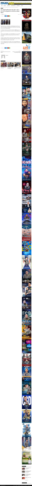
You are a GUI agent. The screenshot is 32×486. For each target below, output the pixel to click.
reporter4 (3, 14)
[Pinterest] (8, 16)
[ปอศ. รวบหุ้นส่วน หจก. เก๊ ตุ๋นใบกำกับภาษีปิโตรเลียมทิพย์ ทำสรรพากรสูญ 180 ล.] (11, 64)
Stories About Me (22, 485)
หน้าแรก (14, 485)
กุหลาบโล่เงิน (19, 485)
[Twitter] (29, 0)
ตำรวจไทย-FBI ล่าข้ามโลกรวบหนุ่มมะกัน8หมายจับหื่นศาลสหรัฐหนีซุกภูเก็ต (17, 68)
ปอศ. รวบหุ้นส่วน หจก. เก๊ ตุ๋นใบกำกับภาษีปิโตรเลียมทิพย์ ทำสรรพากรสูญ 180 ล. (10, 68)
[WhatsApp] (9, 16)
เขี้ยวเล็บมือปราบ (25, 485)
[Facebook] (27, 0)
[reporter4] (1, 14)
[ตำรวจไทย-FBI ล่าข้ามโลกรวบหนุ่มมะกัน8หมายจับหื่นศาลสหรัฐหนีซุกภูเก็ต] (17, 64)
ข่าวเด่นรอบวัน (3, 7)
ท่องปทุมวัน (16, 485)
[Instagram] (28, 0)
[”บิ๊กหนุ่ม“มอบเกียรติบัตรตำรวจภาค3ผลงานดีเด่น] (4, 64)
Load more (26, 480)
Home (1, 7)
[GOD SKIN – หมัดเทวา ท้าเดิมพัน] (23, 478)
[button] (30, 5)
